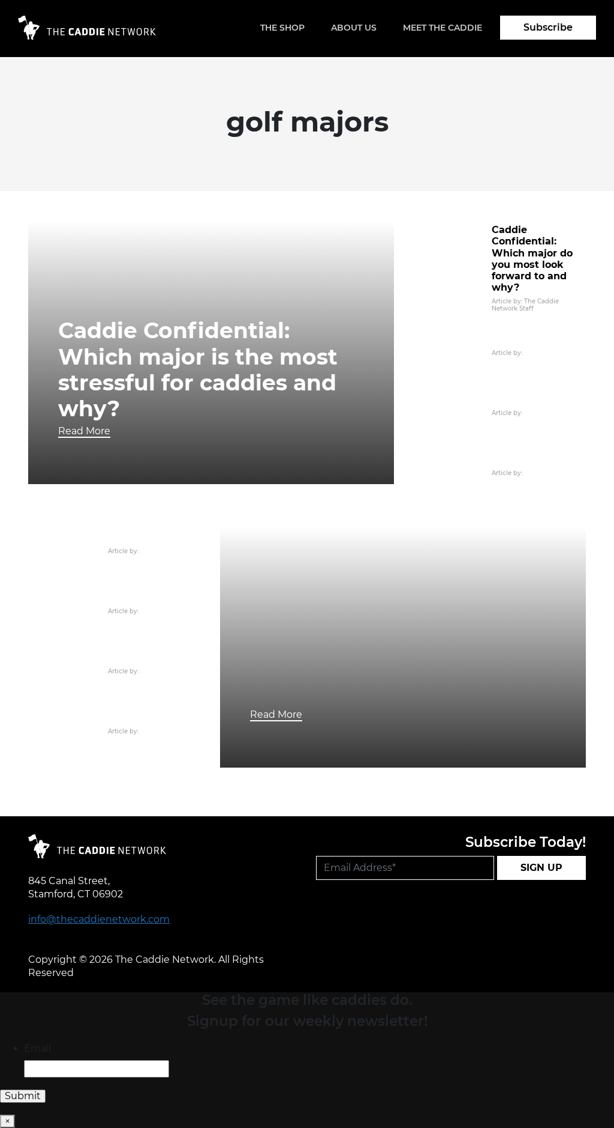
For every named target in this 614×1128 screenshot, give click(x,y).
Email (37, 1048)
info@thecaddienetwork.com (99, 919)
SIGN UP (541, 867)
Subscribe (548, 27)
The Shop (282, 27)
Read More (84, 431)
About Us (354, 27)
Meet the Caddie (442, 27)
